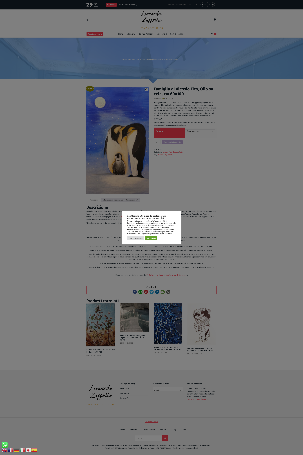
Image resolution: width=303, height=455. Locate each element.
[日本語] (28, 450)
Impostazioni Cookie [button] (136, 238)
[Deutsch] (17, 450)
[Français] (11, 450)
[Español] (34, 450)
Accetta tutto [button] (151, 238)
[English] (5, 450)
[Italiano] (22, 450)
